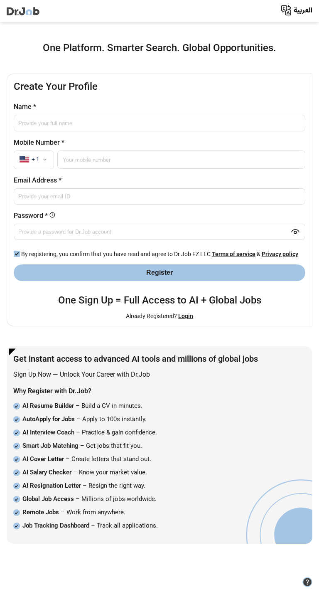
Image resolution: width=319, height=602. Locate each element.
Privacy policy (280, 254)
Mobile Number (39, 142)
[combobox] (34, 160)
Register (159, 272)
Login (185, 316)
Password (68, 215)
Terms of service (233, 254)
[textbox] (34, 159)
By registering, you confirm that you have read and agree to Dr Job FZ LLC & (159, 254)
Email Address (37, 180)
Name (25, 107)
